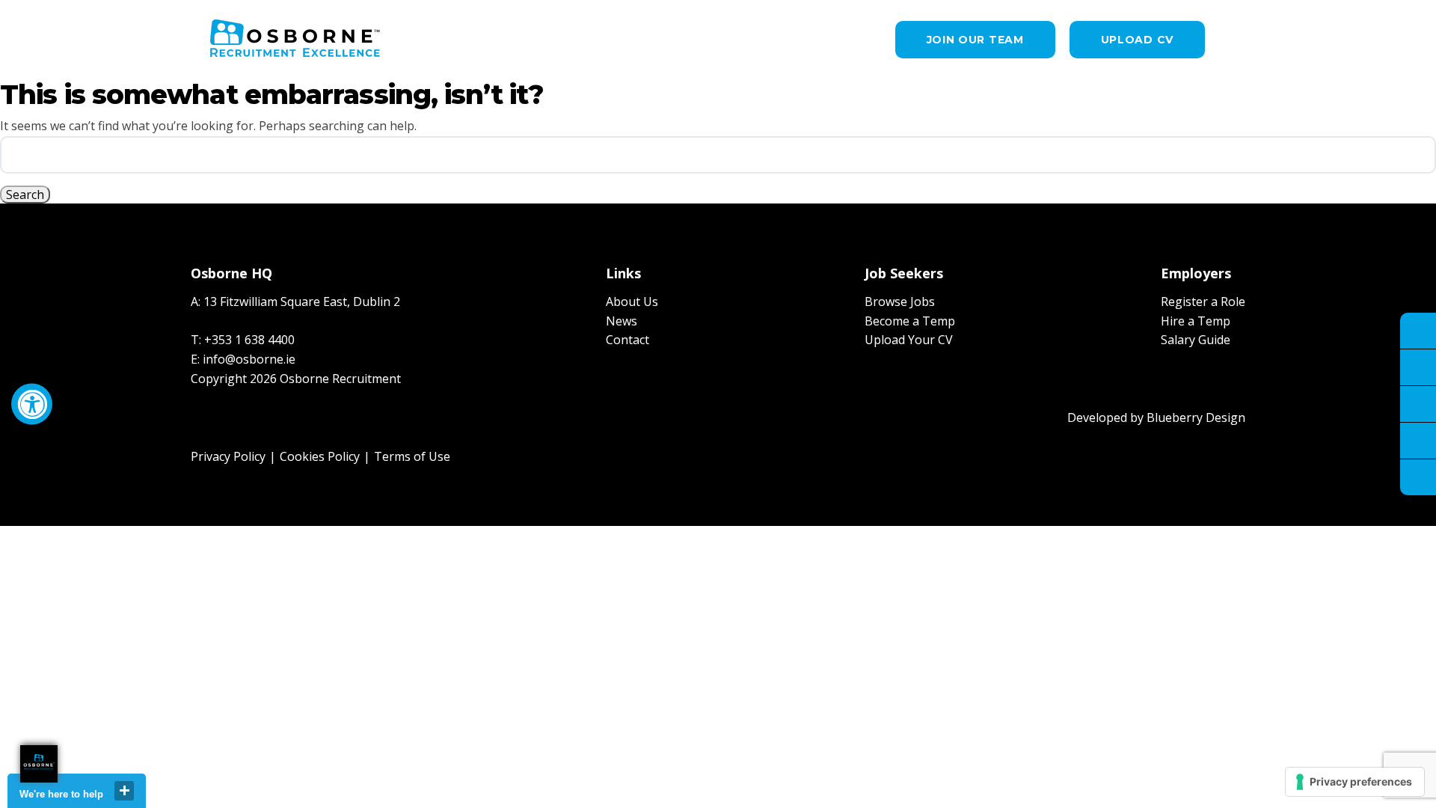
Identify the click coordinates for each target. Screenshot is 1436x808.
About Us (632, 301)
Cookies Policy (320, 456)
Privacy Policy (228, 456)
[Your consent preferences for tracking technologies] (1355, 782)
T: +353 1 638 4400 (243, 339)
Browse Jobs (900, 301)
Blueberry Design (1196, 417)
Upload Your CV (909, 339)
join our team (975, 39)
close (124, 791)
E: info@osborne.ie (243, 359)
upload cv (1137, 39)
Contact (627, 339)
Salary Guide (1195, 339)
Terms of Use (412, 456)
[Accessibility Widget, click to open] (31, 404)
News (621, 321)
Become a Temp (910, 321)
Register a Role (1203, 301)
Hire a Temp (1195, 321)
